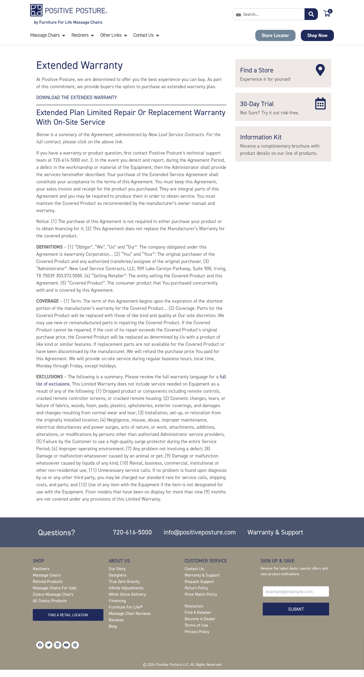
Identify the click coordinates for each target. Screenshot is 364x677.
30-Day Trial (257, 104)
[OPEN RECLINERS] (92, 35)
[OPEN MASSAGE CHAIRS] (63, 35)
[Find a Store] (320, 70)
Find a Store (256, 70)
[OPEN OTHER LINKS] (125, 35)
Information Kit (261, 137)
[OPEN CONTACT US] (157, 35)
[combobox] (269, 14)
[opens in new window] (40, 645)
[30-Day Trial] (320, 104)
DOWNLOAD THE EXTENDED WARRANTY (76, 97)
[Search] (311, 14)
